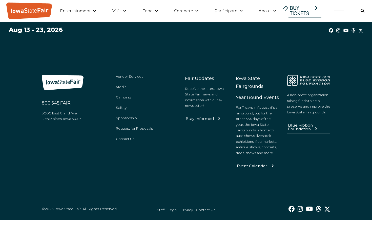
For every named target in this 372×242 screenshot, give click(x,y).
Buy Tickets (299, 10)
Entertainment (75, 10)
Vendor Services (129, 76)
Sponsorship (126, 118)
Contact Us (125, 139)
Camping (123, 97)
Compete (183, 10)
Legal (172, 210)
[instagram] (338, 30)
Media (121, 87)
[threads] (354, 30)
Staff (160, 210)
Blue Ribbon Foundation (300, 127)
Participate (225, 10)
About (265, 10)
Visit (116, 10)
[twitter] (361, 30)
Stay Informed (200, 118)
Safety (121, 108)
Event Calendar (252, 166)
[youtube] (345, 30)
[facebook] (331, 30)
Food (147, 10)
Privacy (186, 210)
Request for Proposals (134, 128)
